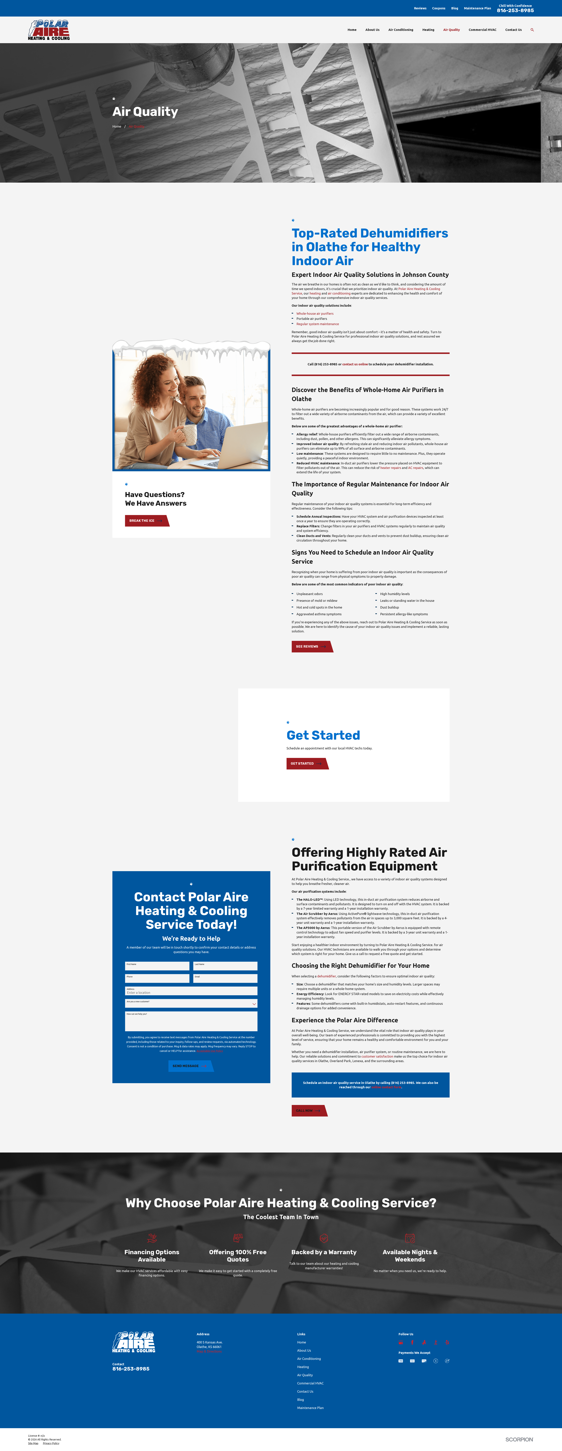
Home (301, 1342)
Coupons (438, 8)
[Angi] (424, 1342)
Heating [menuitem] (428, 29)
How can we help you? (137, 1014)
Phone (130, 976)
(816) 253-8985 (325, 364)
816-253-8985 (515, 10)
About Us (304, 1350)
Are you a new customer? (138, 1001)
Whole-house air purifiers (315, 313)
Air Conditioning (309, 1358)
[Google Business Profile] (401, 1342)
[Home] (49, 30)
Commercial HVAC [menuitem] (482, 29)
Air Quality (305, 1375)
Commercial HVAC (310, 1383)
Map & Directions (209, 1351)
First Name (131, 964)
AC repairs (415, 468)
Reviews (420, 8)
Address (130, 989)
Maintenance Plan (477, 8)
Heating (303, 1367)
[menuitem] (33, 1443)
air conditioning (339, 293)
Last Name (199, 964)
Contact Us (305, 1391)
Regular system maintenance (318, 324)
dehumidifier (326, 976)
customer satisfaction (377, 1056)
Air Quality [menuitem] (451, 29)
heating (315, 293)
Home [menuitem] (352, 29)
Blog (454, 8)
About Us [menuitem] (372, 29)
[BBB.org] (436, 1342)
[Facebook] (412, 1342)
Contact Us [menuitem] (513, 29)
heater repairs (390, 468)
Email (197, 976)
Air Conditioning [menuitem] (400, 29)
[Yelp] (447, 1342)
